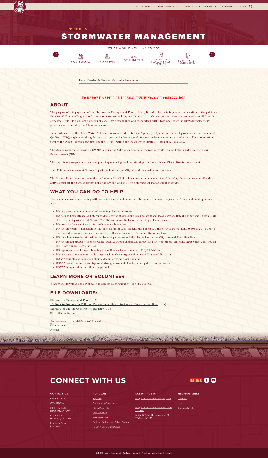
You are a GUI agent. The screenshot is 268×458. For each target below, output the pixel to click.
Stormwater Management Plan (69, 300)
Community (190, 6)
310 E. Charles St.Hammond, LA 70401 (60, 409)
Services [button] (210, 6)
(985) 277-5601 (57, 403)
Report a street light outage (106, 426)
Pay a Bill (97, 398)
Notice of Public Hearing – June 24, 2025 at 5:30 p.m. (152, 417)
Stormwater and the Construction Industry (77, 308)
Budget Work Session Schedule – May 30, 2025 (153, 409)
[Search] (251, 6)
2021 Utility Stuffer (63, 313)
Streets (106, 80)
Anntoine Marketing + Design (157, 453)
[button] (55, 59)
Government (167, 6)
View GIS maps (100, 412)
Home (82, 80)
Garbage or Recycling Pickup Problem (111, 422)
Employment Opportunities (105, 403)
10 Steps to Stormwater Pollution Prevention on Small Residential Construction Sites (104, 304)
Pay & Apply (144, 6)
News (180, 403)
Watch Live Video (101, 417)
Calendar (182, 398)
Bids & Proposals (101, 408)
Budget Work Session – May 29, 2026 (153, 398)
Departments (93, 80)
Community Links (234, 6)
